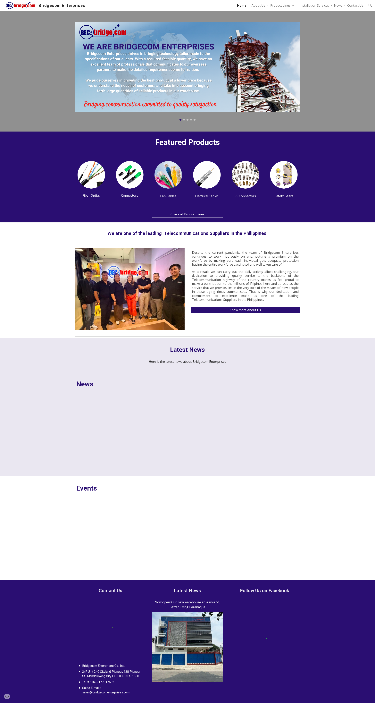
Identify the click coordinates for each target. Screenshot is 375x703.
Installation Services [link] (314, 5)
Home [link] (241, 5)
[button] (370, 5)
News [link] (338, 5)
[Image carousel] (187, 71)
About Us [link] (258, 5)
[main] (187, 142)
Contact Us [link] (355, 5)
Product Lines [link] (280, 5)
